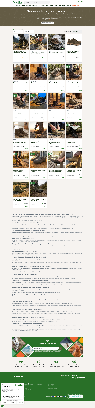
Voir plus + (15, 353)
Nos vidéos (50, 389)
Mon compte (38, 385)
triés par (70, 31)
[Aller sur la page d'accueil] (18, 2)
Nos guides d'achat (51, 387)
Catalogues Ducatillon (40, 384)
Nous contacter (51, 384)
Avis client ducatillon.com (28, 389)
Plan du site (38, 387)
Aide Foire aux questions (52, 388)
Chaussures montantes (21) (47, 22)
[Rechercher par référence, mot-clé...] (25, 2)
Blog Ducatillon (51, 385)
